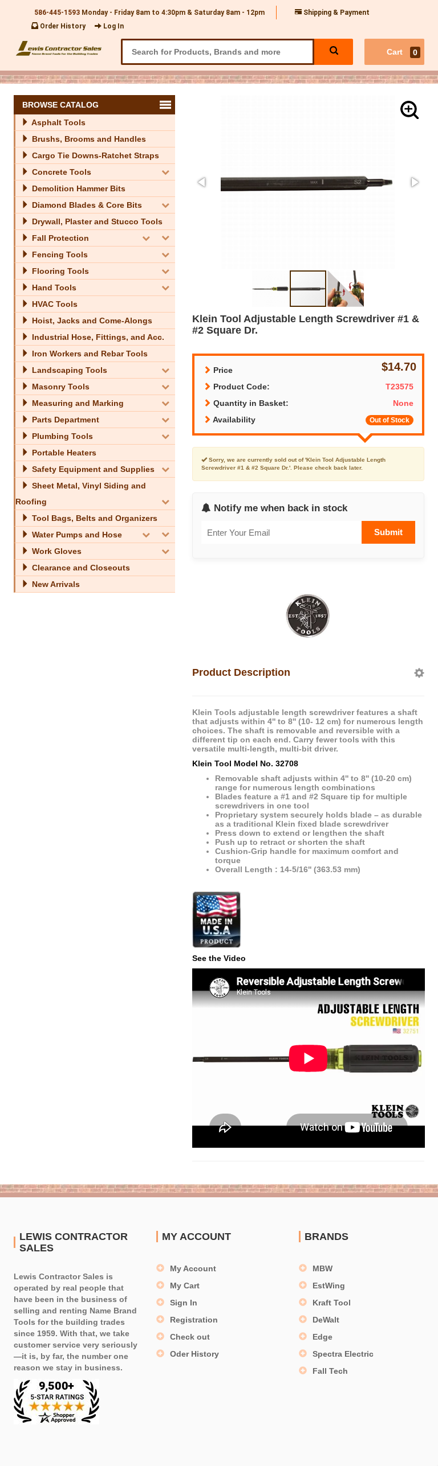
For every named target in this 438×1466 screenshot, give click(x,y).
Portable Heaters (63, 452)
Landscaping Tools (68, 370)
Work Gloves (56, 551)
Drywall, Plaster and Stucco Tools (96, 221)
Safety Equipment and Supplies (92, 469)
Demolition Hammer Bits (77, 188)
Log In (113, 26)
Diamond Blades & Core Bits (86, 205)
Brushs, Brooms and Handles (88, 138)
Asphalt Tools (58, 122)
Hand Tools (53, 287)
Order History (62, 26)
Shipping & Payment (336, 13)
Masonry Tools (60, 386)
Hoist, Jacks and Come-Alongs (91, 320)
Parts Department (64, 419)
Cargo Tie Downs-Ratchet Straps (94, 155)
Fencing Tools (59, 254)
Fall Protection (59, 238)
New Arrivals (55, 584)
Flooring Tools (59, 271)
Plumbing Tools (61, 436)
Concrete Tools (60, 171)
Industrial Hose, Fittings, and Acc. (97, 337)
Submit (388, 532)
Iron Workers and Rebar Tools (89, 353)
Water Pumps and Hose (76, 534)
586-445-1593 (57, 13)
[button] (409, 110)
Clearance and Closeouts (80, 567)
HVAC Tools (54, 304)
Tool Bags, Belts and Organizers (93, 518)
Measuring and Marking (77, 403)
